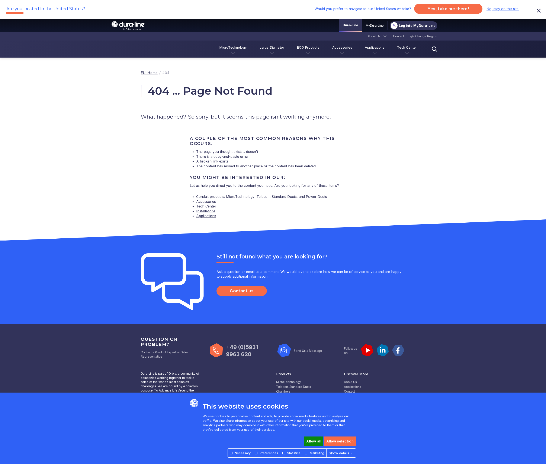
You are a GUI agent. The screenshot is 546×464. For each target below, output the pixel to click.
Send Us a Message (308, 350)
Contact (349, 391)
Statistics (294, 453)
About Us (350, 382)
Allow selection (340, 441)
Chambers (283, 391)
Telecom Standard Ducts (277, 196)
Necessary (243, 453)
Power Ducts (316, 196)
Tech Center (206, 206)
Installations (205, 211)
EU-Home (149, 73)
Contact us (242, 290)
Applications (206, 216)
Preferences (269, 453)
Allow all (313, 441)
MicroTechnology (240, 196)
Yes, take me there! (448, 8)
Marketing (316, 453)
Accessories (206, 201)
